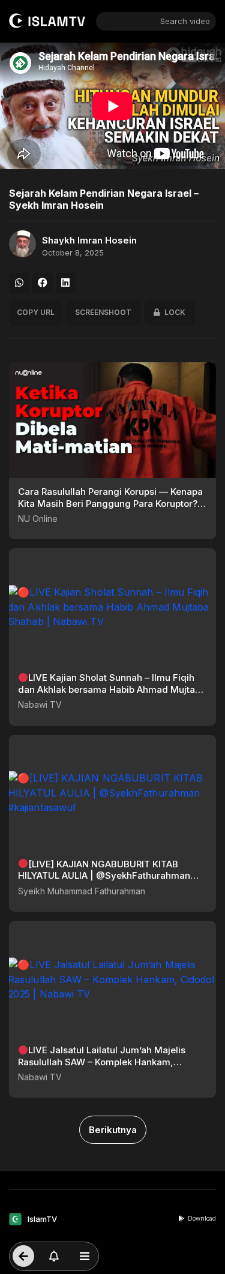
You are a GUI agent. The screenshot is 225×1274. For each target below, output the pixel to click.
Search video (185, 21)
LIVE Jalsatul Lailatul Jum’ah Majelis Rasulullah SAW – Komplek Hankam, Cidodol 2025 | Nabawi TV (101, 1061)
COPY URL (36, 312)
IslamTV (42, 1219)
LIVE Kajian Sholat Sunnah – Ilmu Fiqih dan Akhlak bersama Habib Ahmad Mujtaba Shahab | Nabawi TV (112, 689)
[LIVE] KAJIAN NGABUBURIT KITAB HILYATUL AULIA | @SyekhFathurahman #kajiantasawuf (104, 875)
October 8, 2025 (73, 253)
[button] (19, 283)
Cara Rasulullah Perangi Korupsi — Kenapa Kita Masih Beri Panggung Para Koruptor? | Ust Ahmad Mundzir (110, 503)
